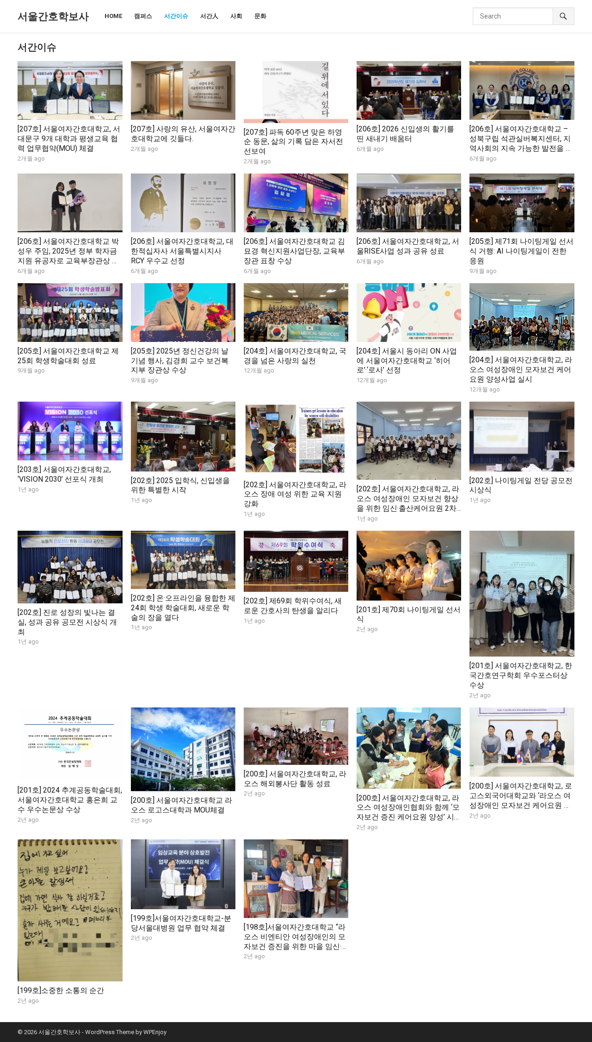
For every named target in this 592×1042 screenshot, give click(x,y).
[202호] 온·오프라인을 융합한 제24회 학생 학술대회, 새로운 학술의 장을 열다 (183, 608)
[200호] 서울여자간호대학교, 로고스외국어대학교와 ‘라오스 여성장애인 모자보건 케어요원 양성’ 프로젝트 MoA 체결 (520, 800)
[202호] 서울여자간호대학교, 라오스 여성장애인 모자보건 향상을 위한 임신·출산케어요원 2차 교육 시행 (408, 503)
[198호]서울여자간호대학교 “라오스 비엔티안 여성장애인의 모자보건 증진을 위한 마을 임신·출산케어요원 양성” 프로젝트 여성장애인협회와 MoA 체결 (296, 946)
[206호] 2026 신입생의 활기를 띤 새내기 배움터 (405, 133)
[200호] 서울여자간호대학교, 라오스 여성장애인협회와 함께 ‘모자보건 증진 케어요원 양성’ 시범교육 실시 (408, 812)
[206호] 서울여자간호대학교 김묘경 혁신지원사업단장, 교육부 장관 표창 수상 (294, 251)
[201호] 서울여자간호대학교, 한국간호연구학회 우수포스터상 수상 (520, 675)
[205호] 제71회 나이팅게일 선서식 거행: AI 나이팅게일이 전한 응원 (521, 251)
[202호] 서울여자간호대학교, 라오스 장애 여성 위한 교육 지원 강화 (295, 494)
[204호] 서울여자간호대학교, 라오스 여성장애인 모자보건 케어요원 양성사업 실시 (520, 369)
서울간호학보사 (53, 16)
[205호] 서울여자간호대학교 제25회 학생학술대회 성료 (68, 356)
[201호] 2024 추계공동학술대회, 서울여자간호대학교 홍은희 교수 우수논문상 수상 (70, 800)
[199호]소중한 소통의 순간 (61, 990)
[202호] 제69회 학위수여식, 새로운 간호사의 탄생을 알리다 (293, 605)
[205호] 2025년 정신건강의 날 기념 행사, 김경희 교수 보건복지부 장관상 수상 (179, 361)
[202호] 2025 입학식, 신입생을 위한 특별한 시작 (180, 485)
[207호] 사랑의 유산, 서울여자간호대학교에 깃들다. (183, 133)
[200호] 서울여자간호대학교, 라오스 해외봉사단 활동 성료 (295, 778)
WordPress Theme (109, 1032)
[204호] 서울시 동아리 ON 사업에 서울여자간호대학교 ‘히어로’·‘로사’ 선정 (407, 361)
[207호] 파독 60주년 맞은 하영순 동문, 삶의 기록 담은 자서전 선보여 (293, 142)
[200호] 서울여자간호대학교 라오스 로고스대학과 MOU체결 (181, 805)
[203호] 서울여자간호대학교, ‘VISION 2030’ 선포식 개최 (64, 474)
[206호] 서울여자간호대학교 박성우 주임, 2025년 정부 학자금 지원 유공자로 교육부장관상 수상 (68, 255)
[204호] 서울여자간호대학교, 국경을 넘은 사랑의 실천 (295, 356)
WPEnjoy (154, 1032)
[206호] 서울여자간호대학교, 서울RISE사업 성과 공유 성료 (408, 246)
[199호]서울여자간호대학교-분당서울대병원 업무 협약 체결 (181, 923)
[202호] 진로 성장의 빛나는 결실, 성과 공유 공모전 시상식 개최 (67, 622)
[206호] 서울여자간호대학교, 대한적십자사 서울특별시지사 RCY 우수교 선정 (182, 251)
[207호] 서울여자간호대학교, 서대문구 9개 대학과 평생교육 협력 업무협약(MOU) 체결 (69, 138)
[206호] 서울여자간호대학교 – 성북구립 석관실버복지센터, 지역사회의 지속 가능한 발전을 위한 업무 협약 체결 (521, 143)
